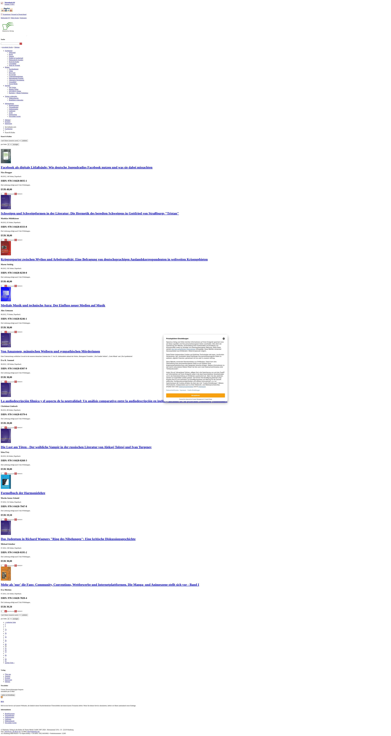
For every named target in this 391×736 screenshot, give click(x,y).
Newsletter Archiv (15, 116)
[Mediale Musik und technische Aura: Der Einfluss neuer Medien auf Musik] (6, 301)
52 (6, 650)
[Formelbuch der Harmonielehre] (6, 488)
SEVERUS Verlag (15, 91)
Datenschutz (13, 114)
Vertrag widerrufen (11, 96)
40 (6, 641)
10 (6, 630)
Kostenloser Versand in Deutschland (14, 14)
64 (6, 659)
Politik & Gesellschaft (16, 58)
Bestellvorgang (14, 105)
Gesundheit (12, 63)
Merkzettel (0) (5, 18)
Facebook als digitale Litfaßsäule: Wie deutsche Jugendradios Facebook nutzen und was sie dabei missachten (76, 167)
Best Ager (12, 73)
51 (6, 648)
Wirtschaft (12, 52)
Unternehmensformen (16, 76)
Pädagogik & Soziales (16, 60)
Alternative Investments (16, 80)
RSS (2, 701)
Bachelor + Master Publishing (18, 93)
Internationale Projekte (16, 78)
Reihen (7, 67)
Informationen (9, 103)
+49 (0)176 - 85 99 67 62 (12, 731)
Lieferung (12, 111)
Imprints (7, 85)
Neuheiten (339, 35)
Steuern (11, 56)
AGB (11, 113)
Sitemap (17, 47)
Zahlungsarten (13, 109)
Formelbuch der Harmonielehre (23, 493)
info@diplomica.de (33, 731)
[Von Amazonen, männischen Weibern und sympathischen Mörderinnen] (6, 347)
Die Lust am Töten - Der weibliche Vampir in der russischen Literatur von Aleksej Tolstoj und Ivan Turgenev (76, 447)
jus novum (12, 74)
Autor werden (375, 35)
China (11, 71)
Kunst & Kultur (14, 62)
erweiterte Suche (7, 47)
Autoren (7, 676)
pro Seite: (4, 144)
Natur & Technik (14, 65)
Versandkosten (13, 107)
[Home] (8, 31)
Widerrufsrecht (13, 98)
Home (386, 35)
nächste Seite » (9, 663)
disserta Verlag (13, 89)
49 (6, 644)
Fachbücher (8, 51)
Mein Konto (15, 18)
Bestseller (352, 35)
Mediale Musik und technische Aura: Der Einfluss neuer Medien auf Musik (53, 305)
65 (6, 661)
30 (6, 637)
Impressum (8, 123)
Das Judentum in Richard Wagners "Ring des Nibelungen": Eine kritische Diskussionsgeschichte (68, 539)
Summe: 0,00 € (10, 3)
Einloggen (23, 18)
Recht (11, 54)
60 (6, 655)
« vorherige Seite (10, 622)
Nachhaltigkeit (13, 69)
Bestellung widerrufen (16, 100)
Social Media (13, 84)
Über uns (8, 674)
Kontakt (7, 122)
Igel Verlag (12, 87)
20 (6, 633)
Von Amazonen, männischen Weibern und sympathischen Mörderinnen (50, 351)
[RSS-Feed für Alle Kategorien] (2, 697)
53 (6, 652)
